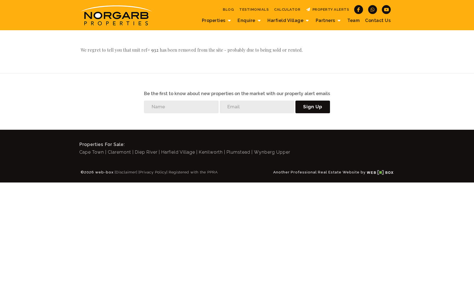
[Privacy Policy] (153, 172)
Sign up (312, 106)
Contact (378, 20)
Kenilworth (211, 152)
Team (353, 20)
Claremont (119, 152)
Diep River (146, 152)
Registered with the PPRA (193, 172)
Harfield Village (178, 152)
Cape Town (91, 152)
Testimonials (254, 9)
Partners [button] (326, 20)
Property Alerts (330, 9)
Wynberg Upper (272, 152)
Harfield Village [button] (286, 20)
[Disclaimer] (126, 172)
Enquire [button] (247, 20)
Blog (228, 9)
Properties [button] (214, 20)
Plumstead (238, 152)
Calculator (287, 9)
